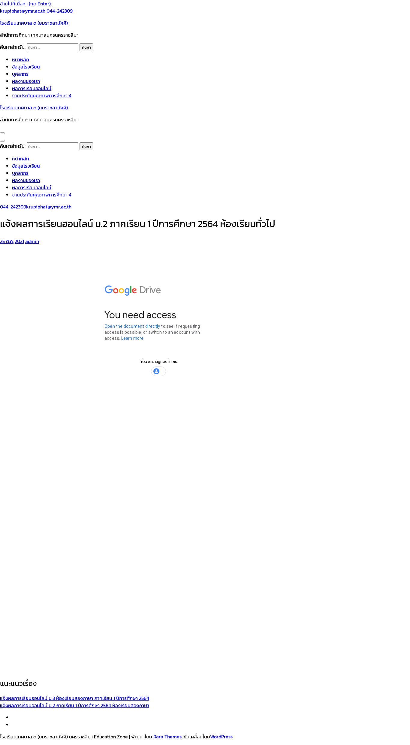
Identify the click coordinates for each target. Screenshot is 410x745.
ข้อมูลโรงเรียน (26, 66)
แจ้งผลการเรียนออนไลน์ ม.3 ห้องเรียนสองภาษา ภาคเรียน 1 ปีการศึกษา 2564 (74, 698)
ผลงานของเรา (26, 81)
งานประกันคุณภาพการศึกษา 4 (41, 95)
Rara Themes (167, 736)
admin (32, 241)
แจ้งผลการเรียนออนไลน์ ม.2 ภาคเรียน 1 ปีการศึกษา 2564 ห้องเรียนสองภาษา (74, 705)
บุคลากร (20, 74)
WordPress (221, 736)
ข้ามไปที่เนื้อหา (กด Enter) (25, 3)
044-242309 (60, 10)
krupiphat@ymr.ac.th (22, 10)
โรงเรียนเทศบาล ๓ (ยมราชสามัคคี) (34, 22)
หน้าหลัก (20, 59)
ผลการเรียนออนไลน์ (31, 88)
